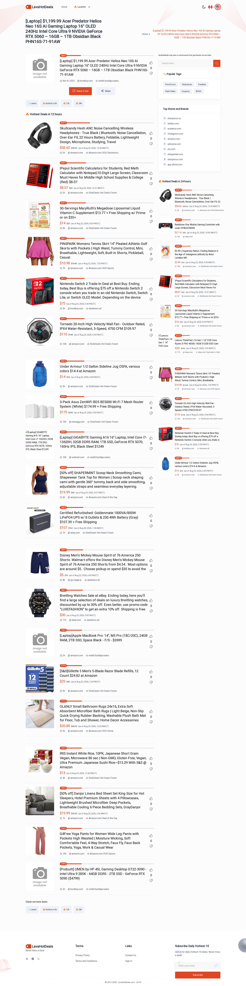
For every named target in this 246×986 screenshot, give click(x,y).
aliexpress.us (172, 118)
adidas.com (171, 123)
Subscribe (198, 975)
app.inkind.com (173, 164)
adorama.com (172, 144)
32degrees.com (173, 133)
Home (64, 7)
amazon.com (75, 152)
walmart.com (76, 457)
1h (64, 532)
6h (64, 228)
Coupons (186, 91)
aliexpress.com (173, 159)
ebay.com (74, 532)
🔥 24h (79, 103)
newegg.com (76, 421)
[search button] (216, 63)
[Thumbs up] (151, 62)
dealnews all (95, 308)
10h (64, 344)
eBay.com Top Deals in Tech (209, 352)
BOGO (198, 91)
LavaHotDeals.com (126, 982)
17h (178, 352)
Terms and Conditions (86, 961)
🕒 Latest (32, 103)
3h (64, 731)
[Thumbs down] (151, 73)
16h (178, 237)
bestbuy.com (85, 80)
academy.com (172, 128)
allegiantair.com (173, 154)
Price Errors (170, 84)
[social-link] (27, 959)
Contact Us (130, 955)
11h (64, 620)
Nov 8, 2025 (69, 80)
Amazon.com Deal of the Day (103, 497)
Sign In (128, 961)
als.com (169, 149)
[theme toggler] (204, 7)
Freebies (202, 84)
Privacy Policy (82, 955)
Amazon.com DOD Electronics (103, 152)
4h (64, 778)
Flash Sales (170, 91)
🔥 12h (66, 103)
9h (64, 308)
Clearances (187, 84)
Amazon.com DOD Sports (101, 268)
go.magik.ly (75, 580)
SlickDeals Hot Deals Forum (103, 192)
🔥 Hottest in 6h (50, 103)
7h (64, 268)
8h (64, 580)
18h (178, 266)
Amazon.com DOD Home (101, 731)
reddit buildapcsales (108, 80)
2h (64, 152)
